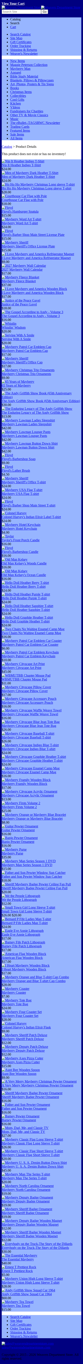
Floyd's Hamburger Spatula (20, 211)
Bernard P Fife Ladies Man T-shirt (25, 923)
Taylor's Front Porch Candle (21, 540)
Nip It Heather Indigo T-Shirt (21, 165)
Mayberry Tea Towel (16, 1306)
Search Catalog (20, 34)
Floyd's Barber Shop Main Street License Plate (33, 234)
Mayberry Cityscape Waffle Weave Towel (30, 714)
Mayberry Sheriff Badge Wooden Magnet (30, 1236)
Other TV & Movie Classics (29, 115)
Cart (13, 27)
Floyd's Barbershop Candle (20, 552)
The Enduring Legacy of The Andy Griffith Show (35, 412)
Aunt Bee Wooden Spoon (19, 1074)
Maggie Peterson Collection (28, 65)
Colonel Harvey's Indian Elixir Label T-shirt (31, 517)
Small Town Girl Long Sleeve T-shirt (27, 911)
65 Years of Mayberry (16, 385)
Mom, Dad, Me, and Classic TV (23, 1132)
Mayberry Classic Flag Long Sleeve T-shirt (31, 1143)
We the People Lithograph (19, 900)
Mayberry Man (20, 68)
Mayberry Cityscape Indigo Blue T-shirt (28, 749)
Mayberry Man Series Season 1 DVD (27, 865)
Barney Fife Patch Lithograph (22, 946)
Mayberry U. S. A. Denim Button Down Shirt (32, 1166)
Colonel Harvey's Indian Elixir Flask (26, 1027)
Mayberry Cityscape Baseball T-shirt (26, 737)
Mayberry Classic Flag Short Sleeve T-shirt (31, 1155)
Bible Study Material (24, 76)
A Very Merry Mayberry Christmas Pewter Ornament (37, 1085)
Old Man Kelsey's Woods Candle (24, 563)
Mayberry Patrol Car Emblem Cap (25, 350)
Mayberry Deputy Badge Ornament (26, 1201)
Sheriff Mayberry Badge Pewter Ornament (30, 1097)
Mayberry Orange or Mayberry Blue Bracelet (32, 818)
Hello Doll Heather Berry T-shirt (24, 586)
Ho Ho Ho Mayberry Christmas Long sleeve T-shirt (36, 188)
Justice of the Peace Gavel (19, 304)
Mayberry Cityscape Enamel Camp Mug (29, 772)
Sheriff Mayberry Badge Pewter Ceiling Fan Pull (34, 888)
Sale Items (17, 134)
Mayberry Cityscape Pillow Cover (25, 691)
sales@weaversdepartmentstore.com (26, 1347)
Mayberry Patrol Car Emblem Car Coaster (30, 644)
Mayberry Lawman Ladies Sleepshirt (27, 424)
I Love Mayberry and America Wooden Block (33, 292)
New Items (17, 61)
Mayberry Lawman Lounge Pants (24, 436)
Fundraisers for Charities (26, 111)
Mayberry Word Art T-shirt (20, 223)
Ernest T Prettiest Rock (17, 1271)
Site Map (16, 38)
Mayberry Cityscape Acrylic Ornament (28, 795)
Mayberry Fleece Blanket (19, 281)
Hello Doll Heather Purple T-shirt (24, 598)
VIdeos (15, 107)
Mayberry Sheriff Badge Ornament (25, 1213)
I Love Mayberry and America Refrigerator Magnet (36, 258)
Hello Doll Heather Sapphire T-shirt (26, 610)
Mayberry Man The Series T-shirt (24, 1178)
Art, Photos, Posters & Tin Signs (32, 84)
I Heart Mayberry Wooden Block (24, 969)
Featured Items (20, 130)
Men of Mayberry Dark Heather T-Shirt (28, 177)
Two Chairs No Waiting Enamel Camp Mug (31, 633)
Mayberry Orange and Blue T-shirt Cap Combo (34, 981)
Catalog (7, 146)
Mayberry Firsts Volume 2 (19, 807)
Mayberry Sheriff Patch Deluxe (23, 1039)
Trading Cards (19, 126)
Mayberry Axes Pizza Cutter (21, 1062)
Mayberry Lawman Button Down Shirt (28, 447)
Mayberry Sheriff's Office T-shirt (24, 482)
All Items (16, 138)
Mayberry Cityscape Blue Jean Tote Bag (29, 726)
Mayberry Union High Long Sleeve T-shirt (30, 1282)
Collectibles (18, 96)
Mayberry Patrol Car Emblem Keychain (28, 656)
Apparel (15, 72)
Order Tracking (20, 46)
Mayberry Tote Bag (15, 1004)
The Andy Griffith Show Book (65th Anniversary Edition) (41, 401)
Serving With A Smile (16, 339)
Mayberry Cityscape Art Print (21, 668)
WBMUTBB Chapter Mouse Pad (24, 679)
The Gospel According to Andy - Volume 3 (31, 316)
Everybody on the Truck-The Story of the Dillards (35, 1248)
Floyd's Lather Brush (16, 470)
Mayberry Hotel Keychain (19, 528)
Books (14, 88)
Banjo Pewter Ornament (18, 842)
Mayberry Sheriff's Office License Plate (28, 246)
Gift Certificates (20, 42)
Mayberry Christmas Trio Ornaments (26, 374)
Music (14, 119)
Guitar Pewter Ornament (18, 830)
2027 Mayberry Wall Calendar (22, 269)
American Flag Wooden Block (22, 958)
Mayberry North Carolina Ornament (26, 1190)
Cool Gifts (17, 99)
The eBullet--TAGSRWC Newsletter (35, 123)
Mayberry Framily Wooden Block (24, 784)
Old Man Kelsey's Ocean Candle (24, 575)
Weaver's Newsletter (24, 53)
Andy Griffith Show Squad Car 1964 (27, 1294)
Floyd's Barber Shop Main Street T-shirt (28, 505)
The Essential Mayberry (18, 1259)
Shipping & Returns (23, 50)
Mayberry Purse (12, 853)
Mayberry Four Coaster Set (20, 1016)
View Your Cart (13, 3)
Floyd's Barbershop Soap (19, 459)
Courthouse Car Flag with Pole (22, 200)
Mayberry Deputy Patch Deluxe (23, 1050)
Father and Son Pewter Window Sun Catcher (32, 876)
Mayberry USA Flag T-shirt (20, 494)
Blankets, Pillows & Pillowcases (32, 80)
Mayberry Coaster (14, 992)
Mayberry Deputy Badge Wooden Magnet (30, 1224)
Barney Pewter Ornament (19, 1120)
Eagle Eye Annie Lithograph (21, 934)
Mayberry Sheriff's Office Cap (22, 362)
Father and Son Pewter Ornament (24, 1108)
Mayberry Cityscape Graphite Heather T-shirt (32, 760)
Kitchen (15, 103)
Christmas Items (21, 92)
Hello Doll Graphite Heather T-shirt (26, 621)
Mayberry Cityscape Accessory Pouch (27, 702)
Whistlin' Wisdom (14, 327)
